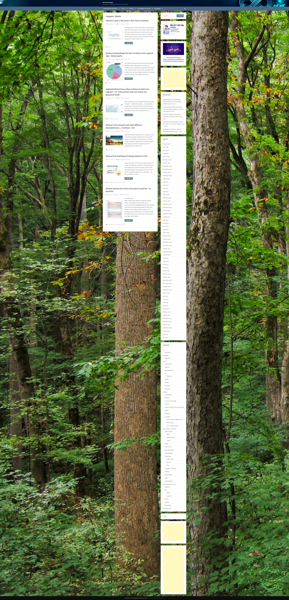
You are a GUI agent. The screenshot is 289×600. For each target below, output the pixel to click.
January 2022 (166, 315)
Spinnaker (167, 385)
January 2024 (166, 239)
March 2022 (166, 309)
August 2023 (166, 255)
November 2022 (167, 283)
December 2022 (167, 280)
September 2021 (167, 328)
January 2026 (166, 163)
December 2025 (167, 166)
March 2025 (166, 194)
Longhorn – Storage (170, 468)
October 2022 (166, 286)
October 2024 (166, 210)
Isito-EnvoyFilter (169, 450)
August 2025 (166, 179)
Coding (131, 8)
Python (167, 410)
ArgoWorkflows (169, 370)
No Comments (126, 59)
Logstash (116, 118)
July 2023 (165, 258)
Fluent (166, 499)
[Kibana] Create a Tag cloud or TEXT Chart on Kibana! (127, 20)
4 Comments (126, 24)
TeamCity (167, 389)
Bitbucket (169, 376)
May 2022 (165, 302)
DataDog (167, 487)
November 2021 (167, 321)
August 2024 (166, 217)
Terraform (167, 417)
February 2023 (167, 274)
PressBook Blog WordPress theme (156, 598)
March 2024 (166, 232)
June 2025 (166, 185)
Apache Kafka (168, 431)
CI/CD (123, 8)
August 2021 (166, 331)
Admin (165, 516)
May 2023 (165, 264)
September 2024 (167, 213)
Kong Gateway (169, 453)
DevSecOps (168, 394)
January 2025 (166, 201)
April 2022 (165, 305)
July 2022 (165, 296)
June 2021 (165, 337)
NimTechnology (108, 2)
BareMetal (158, 8)
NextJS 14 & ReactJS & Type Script (174, 407)
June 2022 (166, 299)
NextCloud (168, 358)
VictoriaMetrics (169, 481)
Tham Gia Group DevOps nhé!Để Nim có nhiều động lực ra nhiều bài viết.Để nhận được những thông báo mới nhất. (173, 59)
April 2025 (165, 191)
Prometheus (168, 505)
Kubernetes (168, 456)
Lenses (168, 440)
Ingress (169, 462)
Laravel (167, 404)
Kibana (109, 47)
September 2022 (167, 289)
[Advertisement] (174, 78)
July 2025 (165, 182)
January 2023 (166, 277)
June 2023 (166, 261)
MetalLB (167, 471)
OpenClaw (168, 352)
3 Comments (126, 98)
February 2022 (167, 312)
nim (119, 24)
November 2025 (167, 169)
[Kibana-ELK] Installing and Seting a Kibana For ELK (126, 156)
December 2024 (167, 204)
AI (163, 350)
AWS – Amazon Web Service (175, 419)
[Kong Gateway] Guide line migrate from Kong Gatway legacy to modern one (173, 109)
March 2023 (166, 270)
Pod (168, 465)
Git (165, 373)
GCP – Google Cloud (172, 425)
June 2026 (166, 150)
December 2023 (167, 242)
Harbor (167, 379)
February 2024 (167, 236)
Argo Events (168, 364)
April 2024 (165, 229)
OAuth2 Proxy (168, 475)
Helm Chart (168, 447)
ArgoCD (167, 367)
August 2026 (166, 144)
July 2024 (165, 220)
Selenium (167, 413)
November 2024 (167, 207)
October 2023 (166, 248)
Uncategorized (167, 508)
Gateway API (170, 459)
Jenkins (167, 382)
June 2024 (166, 223)
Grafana (167, 502)
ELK (109, 118)
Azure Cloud (170, 422)
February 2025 (167, 198)
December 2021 (167, 318)
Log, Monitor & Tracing (143, 8)
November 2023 (167, 245)
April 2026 (166, 153)
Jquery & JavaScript (170, 401)
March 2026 (166, 156)
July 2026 (165, 147)
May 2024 (165, 226)
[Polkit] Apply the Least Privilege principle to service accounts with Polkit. (172, 102)
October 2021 (166, 324)
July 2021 (165, 334)
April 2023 (165, 267)
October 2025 (166, 172)
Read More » (129, 43)
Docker (167, 443)
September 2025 (167, 175)
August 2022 (166, 293)
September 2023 (167, 251)
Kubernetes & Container (110, 8)
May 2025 (165, 188)
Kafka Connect (171, 437)
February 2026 (167, 160)
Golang (167, 398)
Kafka (168, 434)
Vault (166, 478)
